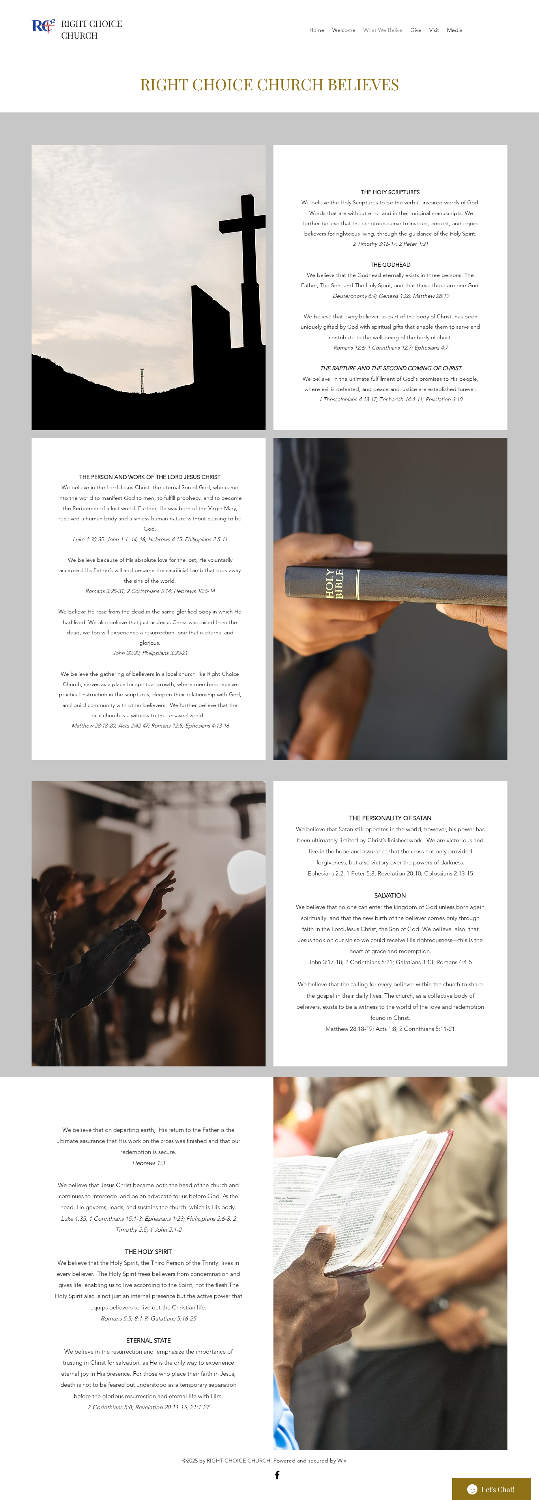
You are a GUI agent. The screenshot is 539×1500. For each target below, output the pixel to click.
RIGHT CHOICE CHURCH (91, 29)
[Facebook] (277, 1475)
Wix (341, 1460)
